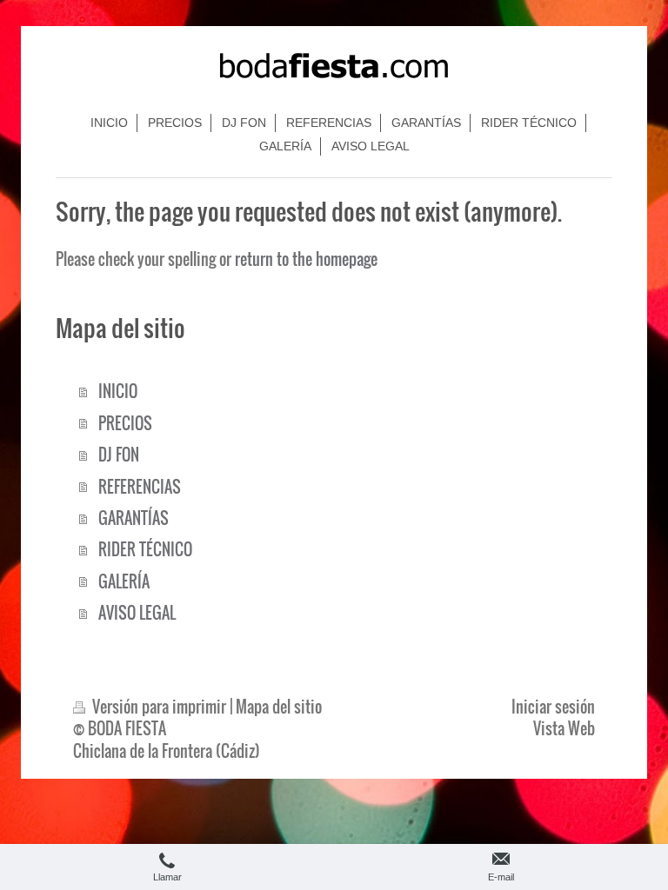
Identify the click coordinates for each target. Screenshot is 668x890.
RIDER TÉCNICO (145, 549)
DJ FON (118, 454)
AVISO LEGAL (137, 612)
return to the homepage (306, 258)
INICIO (117, 390)
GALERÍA (124, 581)
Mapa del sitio (279, 706)
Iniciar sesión (553, 706)
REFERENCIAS (139, 486)
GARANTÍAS (133, 517)
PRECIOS (125, 423)
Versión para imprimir (159, 706)
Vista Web (564, 728)
